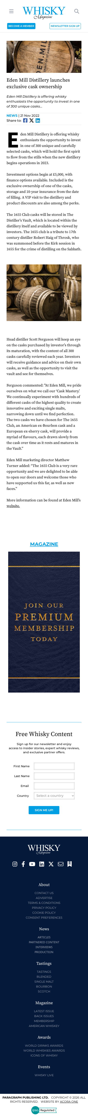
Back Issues (44, 1016)
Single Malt (44, 981)
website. (13, 506)
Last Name (22, 776)
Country (23, 796)
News (13, 116)
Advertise (44, 898)
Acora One (69, 1101)
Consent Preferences (44, 917)
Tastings (44, 972)
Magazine (44, 544)
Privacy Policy (44, 908)
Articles (44, 937)
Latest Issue (44, 1011)
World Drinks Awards (44, 1045)
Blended (44, 977)
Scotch (44, 991)
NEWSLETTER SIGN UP (65, 25)
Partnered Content (44, 942)
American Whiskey (44, 1026)
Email (25, 786)
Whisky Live (44, 1075)
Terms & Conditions (44, 903)
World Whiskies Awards (44, 1050)
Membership (44, 1021)
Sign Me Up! (44, 810)
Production (44, 952)
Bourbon (44, 986)
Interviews (44, 947)
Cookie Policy (44, 913)
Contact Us (44, 893)
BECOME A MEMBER (21, 25)
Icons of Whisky (44, 1055)
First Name (22, 766)
